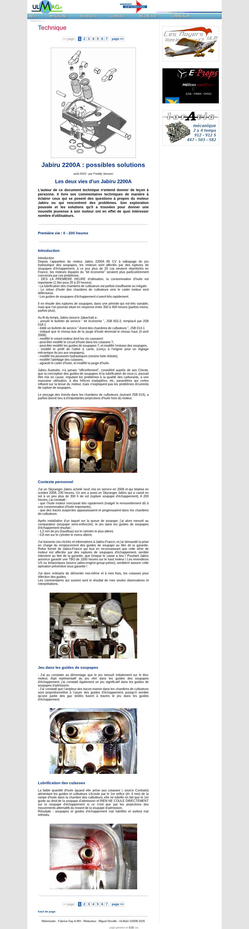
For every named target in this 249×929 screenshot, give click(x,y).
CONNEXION (180, 16)
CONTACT (118, 16)
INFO (33, 16)
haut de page (46, 911)
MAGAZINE (58, 16)
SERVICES (89, 16)
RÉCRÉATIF (148, 16)
